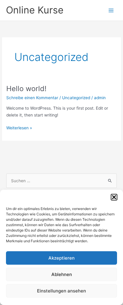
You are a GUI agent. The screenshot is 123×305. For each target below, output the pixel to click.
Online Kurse (35, 10)
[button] (114, 197)
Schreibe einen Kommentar (32, 97)
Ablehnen (61, 274)
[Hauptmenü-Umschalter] (111, 10)
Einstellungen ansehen (61, 291)
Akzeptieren (61, 258)
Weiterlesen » (19, 128)
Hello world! (26, 88)
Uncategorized (76, 97)
